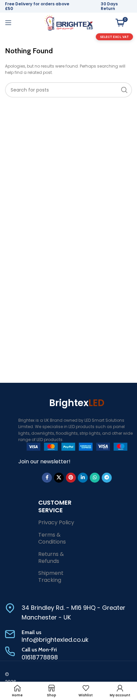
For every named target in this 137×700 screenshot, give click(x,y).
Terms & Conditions (52, 538)
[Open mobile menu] (8, 22)
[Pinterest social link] (71, 478)
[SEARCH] (124, 90)
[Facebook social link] (47, 478)
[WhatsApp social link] (95, 478)
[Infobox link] (68, 612)
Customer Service (54, 506)
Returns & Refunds (51, 557)
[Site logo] (68, 22)
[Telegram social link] (107, 478)
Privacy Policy (56, 522)
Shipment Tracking (51, 576)
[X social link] (59, 478)
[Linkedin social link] (83, 478)
